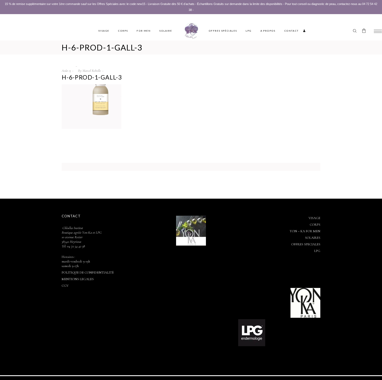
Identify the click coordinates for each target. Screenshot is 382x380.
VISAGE (314, 218)
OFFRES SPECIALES (305, 244)
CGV (65, 286)
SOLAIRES (312, 238)
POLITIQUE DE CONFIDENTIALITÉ (88, 272)
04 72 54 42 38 (75, 246)
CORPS (315, 225)
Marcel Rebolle (91, 70)
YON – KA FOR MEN (305, 231)
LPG (317, 251)
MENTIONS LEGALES (78, 279)
